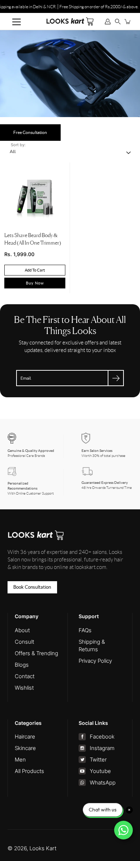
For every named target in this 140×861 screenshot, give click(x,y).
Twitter (98, 759)
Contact (24, 676)
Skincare (25, 748)
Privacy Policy (95, 660)
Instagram (102, 748)
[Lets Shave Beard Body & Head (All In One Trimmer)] (34, 197)
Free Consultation (30, 132)
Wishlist (24, 687)
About (22, 630)
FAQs (85, 630)
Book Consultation (32, 587)
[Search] (117, 21)
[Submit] (116, 378)
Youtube (100, 771)
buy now (35, 283)
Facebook (102, 736)
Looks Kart (42, 848)
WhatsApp (102, 782)
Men (20, 759)
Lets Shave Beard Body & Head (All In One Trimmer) (32, 239)
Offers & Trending (36, 653)
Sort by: (18, 144)
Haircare (25, 736)
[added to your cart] (127, 21)
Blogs (22, 664)
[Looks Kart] (70, 21)
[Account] (107, 21)
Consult (24, 641)
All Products (29, 771)
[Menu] (16, 21)
